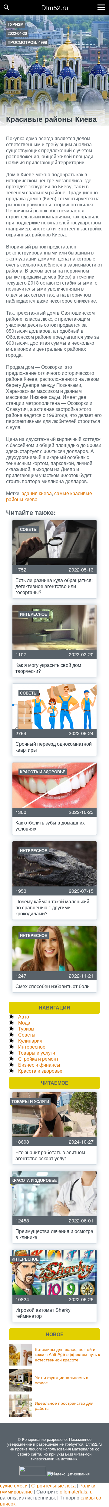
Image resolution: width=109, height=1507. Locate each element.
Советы (26, 1034)
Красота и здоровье (40, 1070)
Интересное (31, 1046)
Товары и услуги (36, 1052)
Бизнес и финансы (39, 1064)
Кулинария (30, 1040)
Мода (24, 1022)
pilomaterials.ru (76, 1491)
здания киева (37, 493)
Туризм (16, 24)
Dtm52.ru (54, 7)
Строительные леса (53, 1485)
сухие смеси (14, 1485)
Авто (23, 1016)
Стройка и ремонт (38, 1058)
